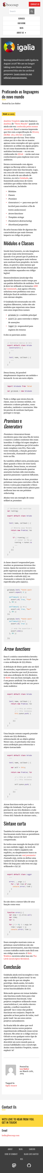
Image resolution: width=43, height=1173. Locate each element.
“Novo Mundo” (21, 124)
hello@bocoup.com (10, 1135)
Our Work (21, 23)
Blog (21, 28)
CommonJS (11, 289)
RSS (21, 1159)
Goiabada (24, 178)
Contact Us (35, 4)
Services (21, 18)
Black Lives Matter (31, 1154)
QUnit (20, 154)
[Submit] (31, 11)
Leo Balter (24, 1069)
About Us (20, 33)
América (7, 124)
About (10, 1149)
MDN (8, 678)
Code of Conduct (11, 1154)
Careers (32, 1149)
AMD (35, 286)
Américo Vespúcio (12, 121)
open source (11, 1085)
